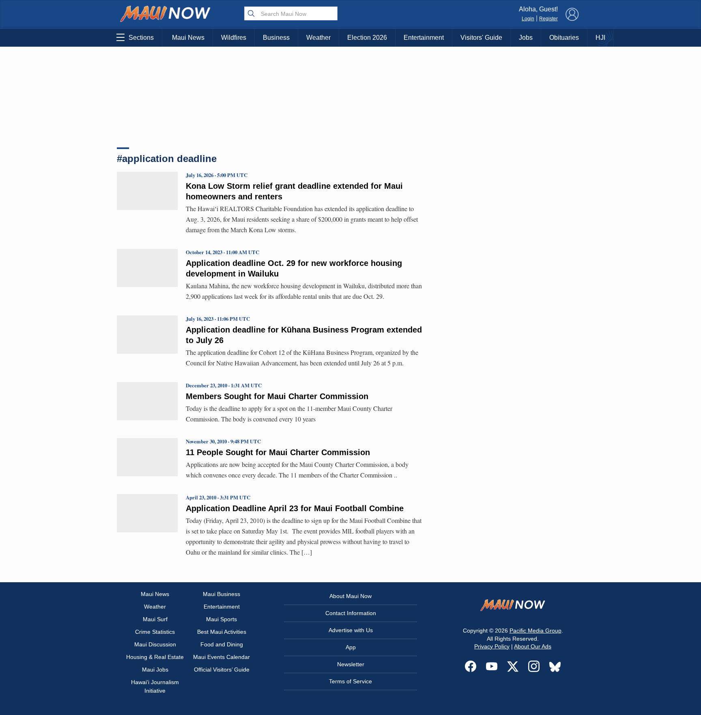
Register (548, 19)
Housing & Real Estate (155, 657)
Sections (141, 37)
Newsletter (350, 664)
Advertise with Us (351, 630)
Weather (318, 37)
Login (528, 19)
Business (276, 37)
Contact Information (350, 613)
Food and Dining (221, 644)
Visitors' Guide (481, 37)
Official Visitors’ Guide (221, 669)
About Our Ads (532, 646)
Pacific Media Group (535, 630)
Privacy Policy (492, 646)
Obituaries (564, 37)
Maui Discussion (155, 644)
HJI (600, 37)
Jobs (526, 37)
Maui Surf (155, 619)
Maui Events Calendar (221, 657)
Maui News (188, 37)
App (351, 647)
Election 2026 (367, 37)
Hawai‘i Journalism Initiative (155, 686)
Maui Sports (221, 619)
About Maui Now (350, 596)
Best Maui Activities (221, 632)
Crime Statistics (155, 632)
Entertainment (424, 37)
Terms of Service (350, 681)
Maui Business (221, 594)
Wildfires (233, 37)
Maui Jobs (155, 669)
